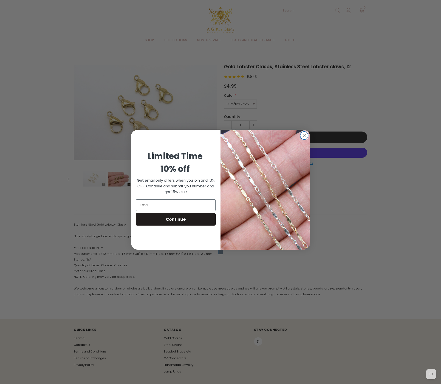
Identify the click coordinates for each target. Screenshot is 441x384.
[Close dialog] (304, 136)
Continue (176, 219)
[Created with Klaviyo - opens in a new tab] (220, 252)
